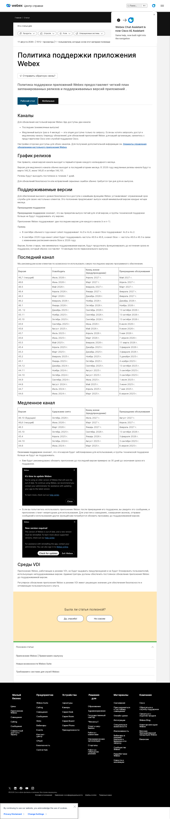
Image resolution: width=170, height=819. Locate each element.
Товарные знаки (105, 795)
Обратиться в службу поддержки (149, 708)
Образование (94, 706)
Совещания (16, 717)
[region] (39, 811)
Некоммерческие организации (96, 740)
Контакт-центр (40, 735)
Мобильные (48, 101)
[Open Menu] (162, 5)
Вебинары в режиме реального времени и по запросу (120, 739)
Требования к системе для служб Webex (37, 671)
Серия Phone (68, 725)
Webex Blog (144, 720)
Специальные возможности (120, 725)
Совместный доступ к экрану (17, 732)
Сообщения (16, 726)
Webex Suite (42, 703)
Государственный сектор (96, 716)
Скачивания (119, 703)
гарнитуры (67, 703)
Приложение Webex (17, 712)
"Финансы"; (93, 722)
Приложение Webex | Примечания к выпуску (39, 655)
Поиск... (133, 6)
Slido (38, 721)
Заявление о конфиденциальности (69, 795)
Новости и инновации (119, 761)
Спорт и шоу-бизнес (94, 727)
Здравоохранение (96, 711)
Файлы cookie (90, 795)
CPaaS (39, 741)
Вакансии (144, 739)
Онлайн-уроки (121, 716)
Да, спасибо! (70, 618)
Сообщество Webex (120, 748)
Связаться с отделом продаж (147, 715)
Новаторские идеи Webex (148, 725)
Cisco (142, 703)
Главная (18, 18)
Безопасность (43, 745)
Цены (13, 706)
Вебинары (41, 725)
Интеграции (119, 720)
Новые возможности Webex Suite (34, 663)
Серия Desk (67, 712)
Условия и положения (43, 795)
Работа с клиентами (93, 733)
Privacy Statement (13, 814)
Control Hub (42, 750)
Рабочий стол (28, 101)
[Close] (74, 806)
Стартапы (93, 745)
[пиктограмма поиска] (128, 6)
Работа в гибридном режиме (93, 752)
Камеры (66, 707)
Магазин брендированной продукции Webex (148, 733)
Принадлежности (70, 730)
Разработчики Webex (120, 755)
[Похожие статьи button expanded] (152, 647)
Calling (14, 722)
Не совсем (99, 618)
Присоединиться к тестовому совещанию (122, 709)
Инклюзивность (121, 731)
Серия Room (68, 716)
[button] (153, 5)
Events (39, 730)
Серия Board (68, 721)
